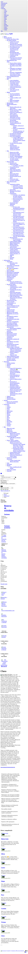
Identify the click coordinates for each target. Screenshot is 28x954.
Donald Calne (4, 584)
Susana (5, 27)
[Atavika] (4, 637)
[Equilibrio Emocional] (4, 616)
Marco (5, 17)
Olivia (5, 21)
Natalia (5, 19)
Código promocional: (4, 665)
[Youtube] (10, 33)
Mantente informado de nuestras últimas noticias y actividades (4, 553)
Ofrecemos (3, 5)
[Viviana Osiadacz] (7, 610)
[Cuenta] (2, 486)
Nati (5, 20)
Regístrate (3, 482)
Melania (5, 16)
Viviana (5, 29)
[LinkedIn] (26, 950)
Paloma (5, 24)
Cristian (5, 11)
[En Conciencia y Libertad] (4, 622)
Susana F (6, 28)
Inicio (2, 1)
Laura (5, 13)
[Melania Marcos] (4, 606)
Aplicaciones (3, 4)
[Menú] (3, 33)
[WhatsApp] (24, 950)
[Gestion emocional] (4, 627)
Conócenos (3, 8)
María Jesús (6, 15)
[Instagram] (11, 33)
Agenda (2, 7)
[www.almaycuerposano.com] (4, 594)
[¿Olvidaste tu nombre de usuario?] (1, 477)
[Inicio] (7, 33)
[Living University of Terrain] (4, 649)
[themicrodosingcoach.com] (4, 662)
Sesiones (7, 514)
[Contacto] (1, 473)
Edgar (5, 12)
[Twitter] (25, 950)
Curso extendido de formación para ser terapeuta (3, 538)
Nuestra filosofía (4, 3)
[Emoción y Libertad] (4, 598)
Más (2, 31)
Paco (5, 23)
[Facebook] (9, 33)
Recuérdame (4, 480)
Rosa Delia (6, 25)
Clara (5, 9)
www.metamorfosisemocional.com (8, 767)
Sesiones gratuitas (7, 526)
